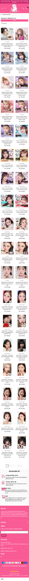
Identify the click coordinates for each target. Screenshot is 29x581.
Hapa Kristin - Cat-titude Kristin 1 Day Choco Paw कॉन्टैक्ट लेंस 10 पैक (7, 308)
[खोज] (4, 8)
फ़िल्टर (14, 20)
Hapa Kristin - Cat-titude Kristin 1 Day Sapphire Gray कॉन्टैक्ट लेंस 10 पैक (7, 332)
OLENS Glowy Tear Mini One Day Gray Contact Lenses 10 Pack (22, 284)
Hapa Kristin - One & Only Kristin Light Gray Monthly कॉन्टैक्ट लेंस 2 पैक (21, 357)
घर (1, 14)
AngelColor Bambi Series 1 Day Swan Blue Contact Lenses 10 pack (22, 69)
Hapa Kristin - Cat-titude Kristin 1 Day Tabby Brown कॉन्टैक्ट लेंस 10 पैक (21, 308)
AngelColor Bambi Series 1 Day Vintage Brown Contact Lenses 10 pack (22, 45)
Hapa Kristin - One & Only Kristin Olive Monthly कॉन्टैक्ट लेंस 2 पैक (7, 357)
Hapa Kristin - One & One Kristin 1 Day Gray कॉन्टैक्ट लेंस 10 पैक (7, 381)
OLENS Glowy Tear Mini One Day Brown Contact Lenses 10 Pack (22, 259)
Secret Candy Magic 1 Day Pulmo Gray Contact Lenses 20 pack (7, 235)
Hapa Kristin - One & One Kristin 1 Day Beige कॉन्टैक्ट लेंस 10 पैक (21, 405)
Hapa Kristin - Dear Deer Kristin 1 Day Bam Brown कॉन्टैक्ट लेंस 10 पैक (21, 454)
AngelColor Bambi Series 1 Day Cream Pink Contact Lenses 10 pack (22, 118)
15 (18, 466)
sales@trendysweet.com (10, 551)
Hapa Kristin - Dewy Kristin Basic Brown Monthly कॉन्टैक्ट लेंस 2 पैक (22, 430)
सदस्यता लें (3, 535)
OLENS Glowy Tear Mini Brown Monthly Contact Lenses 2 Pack (7, 259)
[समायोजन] (23, 8)
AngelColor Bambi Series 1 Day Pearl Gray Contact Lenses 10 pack (22, 94)
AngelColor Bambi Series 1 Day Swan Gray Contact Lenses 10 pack (7, 69)
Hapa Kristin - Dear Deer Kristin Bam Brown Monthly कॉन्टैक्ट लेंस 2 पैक (7, 454)
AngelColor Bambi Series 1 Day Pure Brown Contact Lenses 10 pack (7, 94)
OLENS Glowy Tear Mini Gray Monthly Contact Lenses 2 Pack (7, 284)
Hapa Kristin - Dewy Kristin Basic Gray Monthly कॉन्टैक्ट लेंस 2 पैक (22, 381)
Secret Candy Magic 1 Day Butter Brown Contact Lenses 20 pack (22, 235)
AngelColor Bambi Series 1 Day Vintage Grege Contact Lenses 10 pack (7, 45)
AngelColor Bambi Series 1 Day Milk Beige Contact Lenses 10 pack (7, 118)
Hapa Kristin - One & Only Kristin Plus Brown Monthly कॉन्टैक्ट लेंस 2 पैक (22, 332)
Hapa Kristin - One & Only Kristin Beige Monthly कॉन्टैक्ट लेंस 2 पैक (7, 405)
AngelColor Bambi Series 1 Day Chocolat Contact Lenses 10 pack (7, 142)
